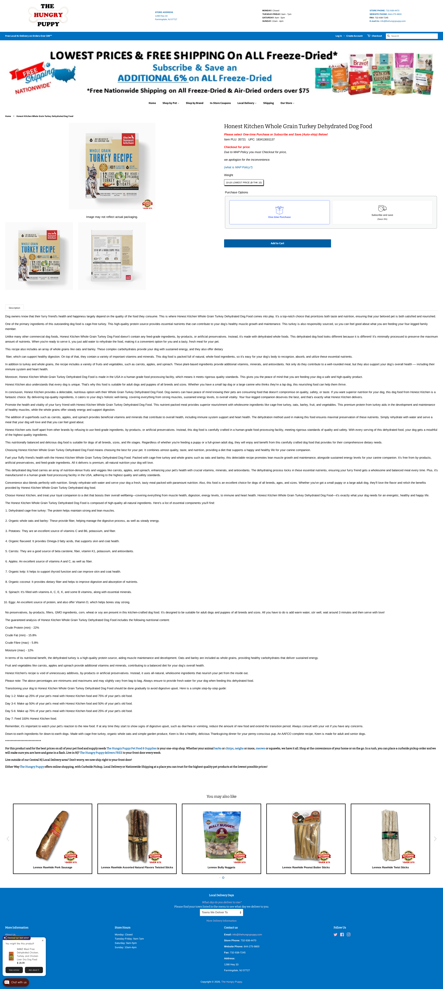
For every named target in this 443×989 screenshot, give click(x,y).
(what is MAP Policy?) (238, 167)
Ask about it (34, 970)
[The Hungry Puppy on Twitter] (335, 935)
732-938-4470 (384, 10)
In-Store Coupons (220, 103)
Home (152, 103)
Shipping (268, 103)
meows (260, 748)
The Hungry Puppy (32, 766)
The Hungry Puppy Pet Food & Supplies (132, 748)
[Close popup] (43, 940)
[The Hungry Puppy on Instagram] (348, 935)
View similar (14, 970)
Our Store (287, 103)
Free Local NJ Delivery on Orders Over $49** (28, 36)
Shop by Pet (169, 103)
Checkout (377, 36)
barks (218, 748)
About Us (10, 934)
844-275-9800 (386, 14)
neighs (239, 748)
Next (435, 839)
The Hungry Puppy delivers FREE (101, 752)
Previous (7, 839)
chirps (229, 748)
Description (14, 308)
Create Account (354, 36)
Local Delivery (246, 103)
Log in (339, 36)
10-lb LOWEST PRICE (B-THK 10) (244, 182)
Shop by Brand (194, 103)
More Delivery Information (221, 920)
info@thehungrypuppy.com (388, 21)
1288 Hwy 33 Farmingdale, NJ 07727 (166, 16)
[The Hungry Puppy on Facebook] (342, 935)
